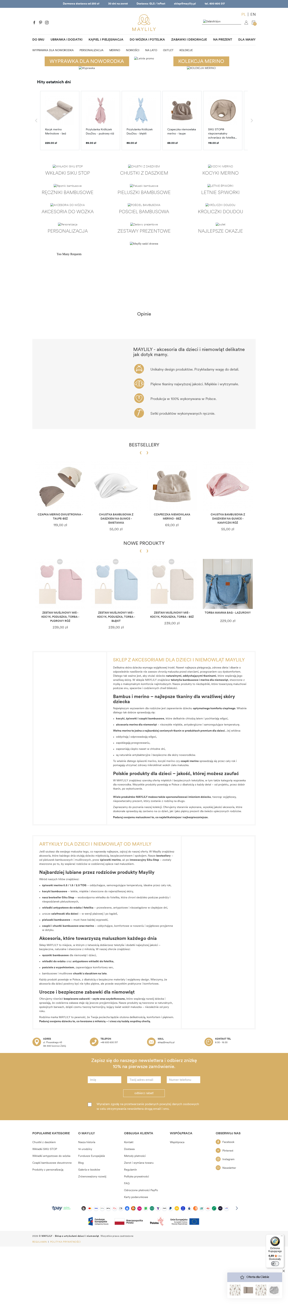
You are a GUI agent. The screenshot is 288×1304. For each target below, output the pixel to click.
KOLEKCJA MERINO (201, 61)
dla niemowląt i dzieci (69, 955)
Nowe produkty (144, 543)
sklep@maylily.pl (185, 3)
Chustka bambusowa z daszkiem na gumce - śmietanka (116, 518)
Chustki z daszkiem (44, 1142)
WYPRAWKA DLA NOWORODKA (87, 61)
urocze (60, 913)
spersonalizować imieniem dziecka (188, 797)
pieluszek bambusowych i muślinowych (67, 860)
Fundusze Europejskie (91, 1156)
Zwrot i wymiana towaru (139, 1163)
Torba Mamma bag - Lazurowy (228, 612)
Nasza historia (86, 1142)
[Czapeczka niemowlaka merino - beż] (172, 486)
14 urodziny (85, 1149)
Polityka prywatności (136, 1176)
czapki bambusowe (151, 718)
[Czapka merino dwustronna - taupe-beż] (60, 486)
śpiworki (132, 718)
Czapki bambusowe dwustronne (52, 1163)
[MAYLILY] (144, 22)
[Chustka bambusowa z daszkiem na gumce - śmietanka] (116, 486)
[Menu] (281, 1236)
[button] (36, 120)
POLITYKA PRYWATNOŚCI (65, 1242)
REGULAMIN (39, 1242)
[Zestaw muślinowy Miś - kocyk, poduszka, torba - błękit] (116, 584)
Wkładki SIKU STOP (44, 1149)
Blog (81, 1163)
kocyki (120, 718)
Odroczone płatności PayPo (141, 1190)
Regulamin (130, 1169)
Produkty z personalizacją (47, 1169)
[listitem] (59, 120)
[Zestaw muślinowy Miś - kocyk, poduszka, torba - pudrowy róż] (60, 584)
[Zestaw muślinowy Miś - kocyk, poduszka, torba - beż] (172, 584)
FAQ (127, 1183)
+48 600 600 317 (109, 1042)
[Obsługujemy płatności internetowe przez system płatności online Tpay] (144, 1208)
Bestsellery (144, 445)
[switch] (275, 1263)
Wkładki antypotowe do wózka (51, 1156)
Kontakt (128, 1142)
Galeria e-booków (89, 1169)
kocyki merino (166, 761)
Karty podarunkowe (136, 1197)
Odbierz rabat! (144, 1093)
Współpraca (177, 1142)
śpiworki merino (146, 761)
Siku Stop (68, 897)
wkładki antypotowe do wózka (62, 907)
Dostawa (129, 1149)
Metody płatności (135, 1156)
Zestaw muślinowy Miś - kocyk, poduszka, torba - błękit (116, 617)
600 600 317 (217, 3)
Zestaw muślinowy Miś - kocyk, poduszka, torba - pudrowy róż (60, 617)
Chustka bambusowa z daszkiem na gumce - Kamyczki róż (228, 518)
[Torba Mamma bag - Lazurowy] (228, 584)
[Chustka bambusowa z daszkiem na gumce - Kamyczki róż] (228, 486)
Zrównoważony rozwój (92, 1176)
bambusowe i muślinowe (69, 973)
